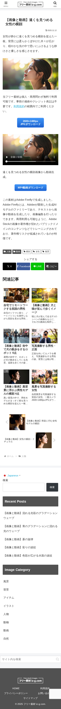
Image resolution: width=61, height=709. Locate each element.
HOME (15, 688)
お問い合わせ (45, 693)
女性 (38, 251)
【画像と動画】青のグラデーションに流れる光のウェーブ (30, 528)
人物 (8, 251)
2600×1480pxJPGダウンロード (30, 123)
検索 (5, 480)
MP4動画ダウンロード (30, 187)
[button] (51, 266)
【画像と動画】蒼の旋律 (18, 539)
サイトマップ (30, 698)
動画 (18, 251)
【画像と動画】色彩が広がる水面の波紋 (27, 555)
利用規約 (19, 106)
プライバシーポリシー (16, 693)
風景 (47, 251)
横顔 (28, 251)
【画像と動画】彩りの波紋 (19, 547)
